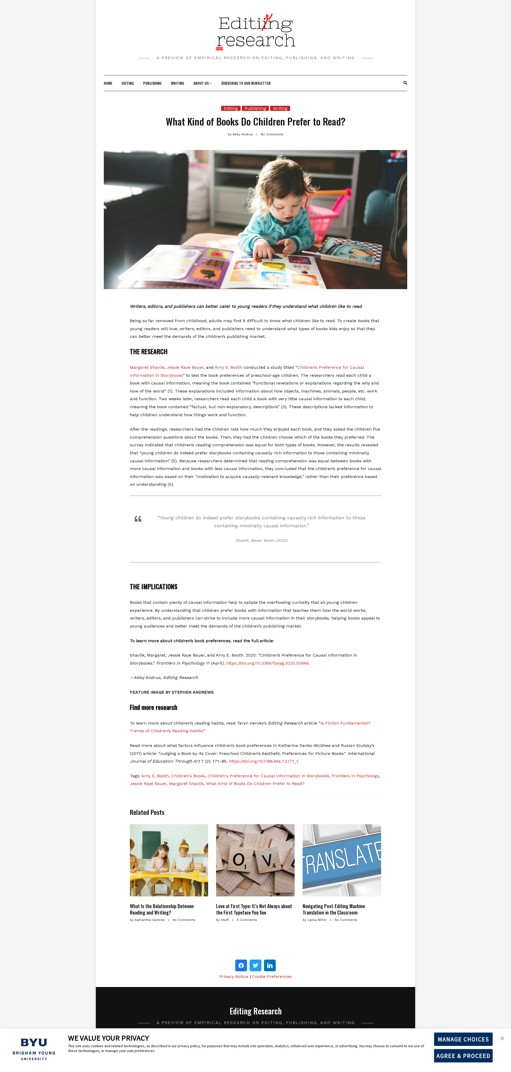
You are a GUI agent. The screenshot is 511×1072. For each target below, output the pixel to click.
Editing (128, 83)
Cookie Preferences (272, 976)
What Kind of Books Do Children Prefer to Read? (255, 783)
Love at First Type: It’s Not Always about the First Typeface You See (254, 909)
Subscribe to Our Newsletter (246, 83)
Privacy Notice (233, 976)
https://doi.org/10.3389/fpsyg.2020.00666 (267, 663)
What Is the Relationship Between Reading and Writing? (162, 909)
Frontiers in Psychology (355, 775)
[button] (502, 1038)
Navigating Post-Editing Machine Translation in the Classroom (334, 909)
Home (108, 83)
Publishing (152, 83)
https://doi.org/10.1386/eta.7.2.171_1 (263, 761)
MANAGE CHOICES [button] (463, 1039)
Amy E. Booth (228, 367)
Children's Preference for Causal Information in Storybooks (268, 775)
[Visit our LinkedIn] (270, 965)
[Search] (405, 83)
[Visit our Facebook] (241, 965)
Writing (177, 83)
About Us (201, 83)
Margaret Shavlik (147, 367)
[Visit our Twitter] (255, 965)
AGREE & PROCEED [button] (463, 1055)
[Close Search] (402, 83)
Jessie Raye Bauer (185, 367)
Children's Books (188, 775)
